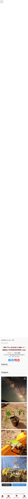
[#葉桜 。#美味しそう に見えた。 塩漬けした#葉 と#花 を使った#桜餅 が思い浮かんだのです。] (14, 469)
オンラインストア (16, 497)
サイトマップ (4, 343)
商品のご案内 (8, 497)
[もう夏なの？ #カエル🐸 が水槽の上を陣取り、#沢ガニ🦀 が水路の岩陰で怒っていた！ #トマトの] (14, 443)
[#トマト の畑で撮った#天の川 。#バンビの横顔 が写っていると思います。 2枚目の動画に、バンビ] (14, 389)
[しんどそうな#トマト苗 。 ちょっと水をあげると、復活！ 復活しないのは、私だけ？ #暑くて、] (14, 416)
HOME (2, 497)
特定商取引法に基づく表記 (7, 340)
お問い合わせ (24, 497)
